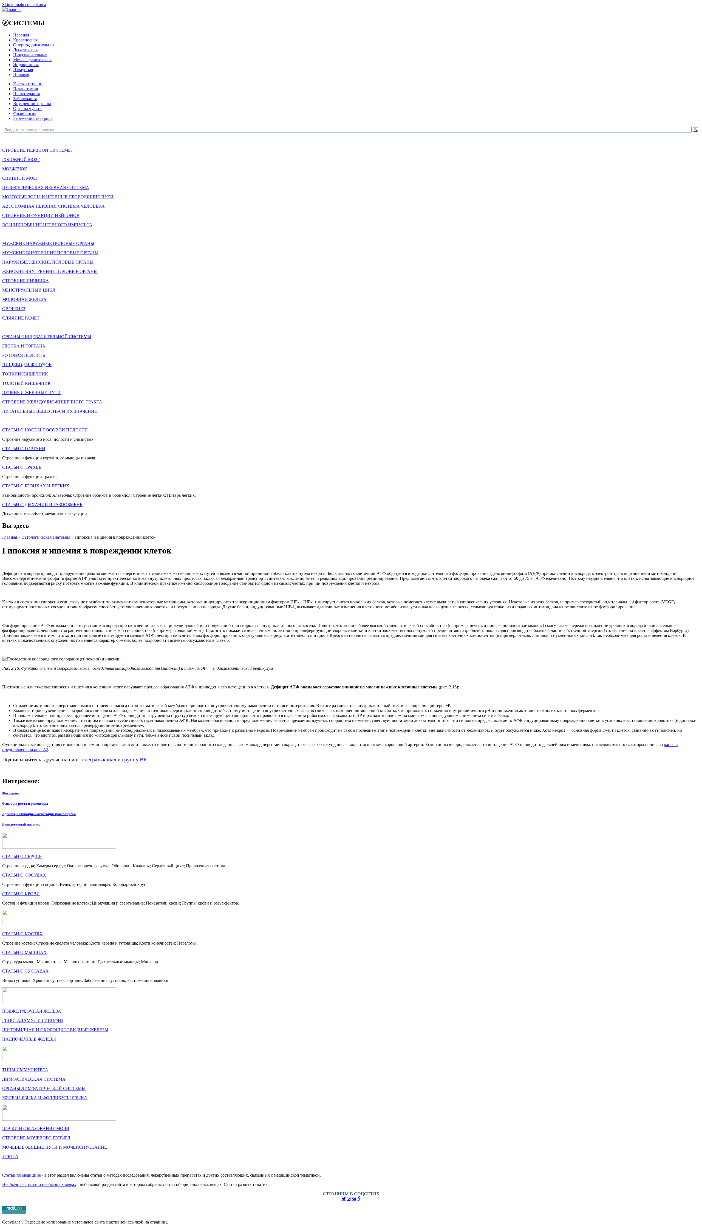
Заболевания (25, 98)
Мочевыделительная (32, 59)
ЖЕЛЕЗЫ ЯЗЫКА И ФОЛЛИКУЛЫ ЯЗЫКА (44, 1097)
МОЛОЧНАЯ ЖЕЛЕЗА (24, 299)
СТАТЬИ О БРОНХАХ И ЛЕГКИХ (35, 486)
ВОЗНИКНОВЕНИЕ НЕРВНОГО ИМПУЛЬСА (47, 224)
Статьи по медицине (21, 1175)
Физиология (24, 113)
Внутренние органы (32, 103)
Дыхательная (25, 49)
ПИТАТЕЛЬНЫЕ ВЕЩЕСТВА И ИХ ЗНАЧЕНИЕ (49, 411)
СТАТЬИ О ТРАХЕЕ (21, 467)
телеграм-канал (98, 759)
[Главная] (11, 9)
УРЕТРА (10, 1156)
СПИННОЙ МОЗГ (20, 178)
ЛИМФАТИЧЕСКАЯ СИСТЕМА (34, 1079)
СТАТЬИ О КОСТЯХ (22, 933)
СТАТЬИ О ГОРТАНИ (23, 448)
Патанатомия (25, 88)
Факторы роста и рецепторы (25, 803)
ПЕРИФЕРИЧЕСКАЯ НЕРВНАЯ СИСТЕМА (45, 187)
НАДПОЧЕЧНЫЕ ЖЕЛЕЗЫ (29, 1039)
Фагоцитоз (10, 793)
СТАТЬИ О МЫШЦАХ (24, 952)
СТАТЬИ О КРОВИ (21, 893)
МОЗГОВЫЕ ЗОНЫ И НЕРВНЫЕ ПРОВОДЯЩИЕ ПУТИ (58, 196)
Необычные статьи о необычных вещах (39, 1184)
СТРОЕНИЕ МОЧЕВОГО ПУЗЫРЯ (36, 1137)
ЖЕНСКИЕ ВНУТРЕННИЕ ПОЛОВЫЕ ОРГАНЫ (50, 271)
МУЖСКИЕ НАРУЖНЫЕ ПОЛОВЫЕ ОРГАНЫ (48, 243)
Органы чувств (27, 108)
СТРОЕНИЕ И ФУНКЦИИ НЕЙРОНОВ (41, 215)
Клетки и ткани (28, 83)
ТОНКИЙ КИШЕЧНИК (25, 374)
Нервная (21, 35)
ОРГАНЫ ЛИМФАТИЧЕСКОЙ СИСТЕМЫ (44, 1088)
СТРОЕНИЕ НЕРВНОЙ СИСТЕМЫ (37, 150)
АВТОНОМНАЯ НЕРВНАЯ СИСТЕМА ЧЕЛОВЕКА (53, 206)
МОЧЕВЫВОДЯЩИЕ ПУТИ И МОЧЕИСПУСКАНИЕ (54, 1147)
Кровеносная (25, 40)
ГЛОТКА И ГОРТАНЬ (23, 346)
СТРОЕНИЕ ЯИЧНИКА (25, 280)
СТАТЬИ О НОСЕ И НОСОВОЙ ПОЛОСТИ (45, 430)
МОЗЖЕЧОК (14, 168)
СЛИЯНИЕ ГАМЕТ (20, 318)
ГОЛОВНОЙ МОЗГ (21, 159)
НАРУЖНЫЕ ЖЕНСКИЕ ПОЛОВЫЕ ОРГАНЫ (48, 262)
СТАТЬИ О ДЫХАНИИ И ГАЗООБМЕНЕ (42, 504)
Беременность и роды (33, 118)
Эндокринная (26, 64)
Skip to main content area (24, 4)
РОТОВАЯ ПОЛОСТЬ (23, 355)
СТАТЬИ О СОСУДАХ (24, 875)
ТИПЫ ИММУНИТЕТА (25, 1069)
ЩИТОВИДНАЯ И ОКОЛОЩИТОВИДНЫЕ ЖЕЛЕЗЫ (55, 1029)
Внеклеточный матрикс (21, 824)
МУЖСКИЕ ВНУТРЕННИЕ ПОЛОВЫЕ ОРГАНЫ (50, 252)
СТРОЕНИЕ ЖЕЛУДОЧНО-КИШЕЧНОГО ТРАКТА (52, 402)
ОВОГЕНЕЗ (13, 308)
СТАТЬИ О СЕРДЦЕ (22, 856)
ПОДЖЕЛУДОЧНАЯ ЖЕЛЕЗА (31, 1011)
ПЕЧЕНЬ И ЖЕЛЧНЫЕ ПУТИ (31, 392)
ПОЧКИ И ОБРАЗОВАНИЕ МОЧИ (35, 1128)
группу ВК (134, 759)
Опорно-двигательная (33, 45)
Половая (21, 74)
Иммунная (23, 69)
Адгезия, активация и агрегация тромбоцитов (39, 814)
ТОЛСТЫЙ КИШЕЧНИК (26, 383)
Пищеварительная (30, 54)
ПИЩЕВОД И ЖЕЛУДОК (27, 364)
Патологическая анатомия (45, 537)
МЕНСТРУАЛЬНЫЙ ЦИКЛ (28, 290)
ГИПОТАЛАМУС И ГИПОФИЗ (32, 1020)
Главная (9, 537)
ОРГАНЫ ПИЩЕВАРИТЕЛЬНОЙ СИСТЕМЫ (46, 336)
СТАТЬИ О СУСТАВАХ (25, 971)
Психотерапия (26, 93)
